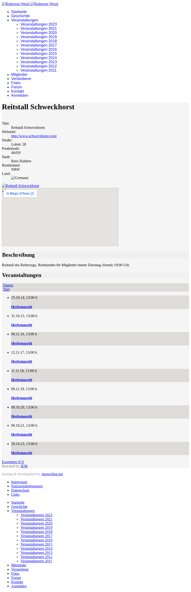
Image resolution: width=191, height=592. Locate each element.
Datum (8, 285)
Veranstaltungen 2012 (38, 66)
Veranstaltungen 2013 (38, 62)
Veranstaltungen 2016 (38, 49)
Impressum (19, 482)
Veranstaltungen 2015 (38, 54)
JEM (23, 466)
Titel (6, 289)
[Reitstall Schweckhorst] (20, 186)
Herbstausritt (21, 307)
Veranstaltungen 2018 (38, 41)
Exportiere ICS (13, 462)
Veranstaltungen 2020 (38, 33)
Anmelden (19, 95)
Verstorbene (21, 79)
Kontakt (17, 91)
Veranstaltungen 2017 (38, 45)
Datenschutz (20, 490)
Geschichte (20, 16)
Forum (16, 87)
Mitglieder (19, 74)
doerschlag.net (52, 474)
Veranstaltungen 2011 (38, 70)
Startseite (19, 12)
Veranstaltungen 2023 (38, 24)
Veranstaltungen (24, 20)
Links (15, 494)
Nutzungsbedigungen (27, 486)
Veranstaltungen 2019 (38, 37)
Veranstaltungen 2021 (38, 28)
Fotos (15, 83)
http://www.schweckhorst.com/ (34, 136)
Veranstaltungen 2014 (38, 58)
